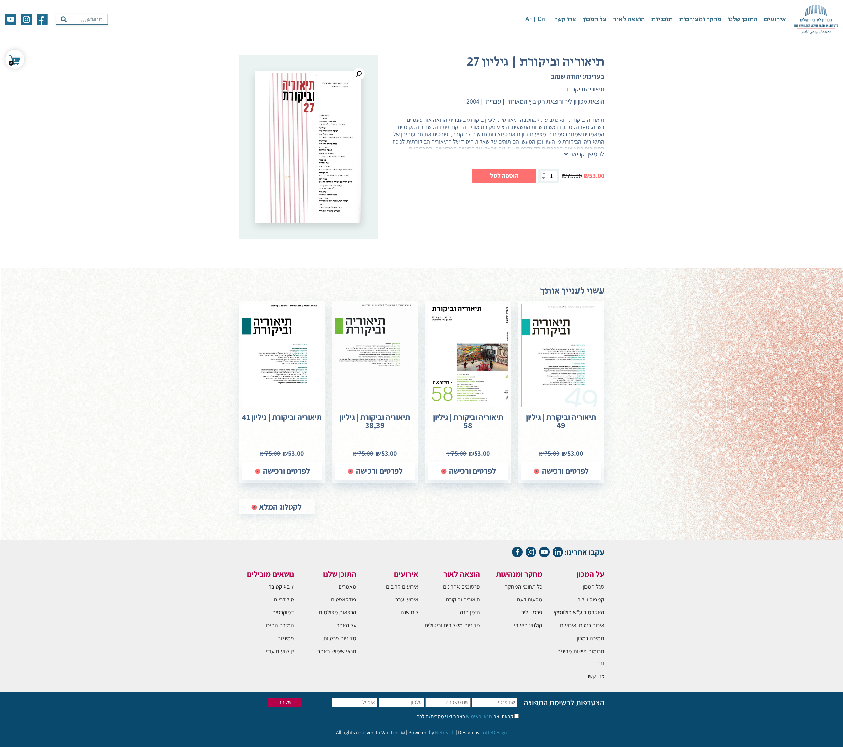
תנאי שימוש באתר (336, 651)
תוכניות (662, 19)
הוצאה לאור (629, 19)
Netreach (445, 732)
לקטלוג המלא (280, 506)
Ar (528, 19)
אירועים (775, 19)
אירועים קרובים (402, 586)
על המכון (595, 19)
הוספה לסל (504, 176)
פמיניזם (285, 638)
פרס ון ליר (531, 612)
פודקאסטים (343, 599)
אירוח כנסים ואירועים (582, 625)
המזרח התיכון (279, 625)
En (541, 19)
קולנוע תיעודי (528, 625)
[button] (359, 74)
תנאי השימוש (478, 716)
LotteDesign (493, 732)
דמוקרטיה (283, 612)
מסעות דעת (529, 599)
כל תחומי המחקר (523, 586)
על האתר (346, 625)
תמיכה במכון (590, 638)
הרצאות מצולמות (337, 612)
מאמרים (347, 586)
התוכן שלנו (742, 19)
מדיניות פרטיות (339, 638)
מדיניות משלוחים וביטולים (452, 625)
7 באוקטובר (281, 586)
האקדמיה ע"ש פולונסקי (579, 612)
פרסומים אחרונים (461, 586)
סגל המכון (593, 586)
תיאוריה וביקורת (586, 119)
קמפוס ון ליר (591, 599)
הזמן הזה (470, 612)
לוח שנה (409, 612)
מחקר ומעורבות (700, 19)
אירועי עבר (406, 599)
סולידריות (284, 599)
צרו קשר (565, 19)
